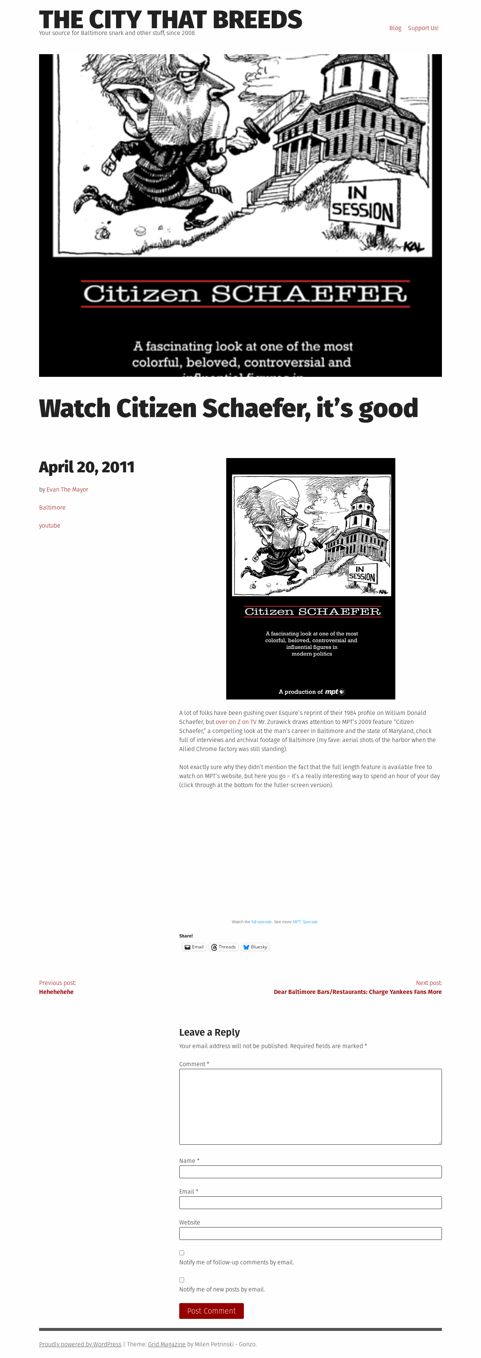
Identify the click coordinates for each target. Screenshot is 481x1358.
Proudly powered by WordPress (80, 1344)
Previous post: (57, 987)
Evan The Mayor (67, 489)
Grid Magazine (167, 1344)
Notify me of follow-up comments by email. (236, 1262)
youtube (50, 525)
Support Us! (423, 28)
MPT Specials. (306, 921)
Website (189, 1222)
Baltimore (52, 507)
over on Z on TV (236, 721)
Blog (395, 28)
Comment (194, 1064)
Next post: (358, 987)
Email (188, 1191)
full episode (261, 921)
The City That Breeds (171, 19)
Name (189, 1160)
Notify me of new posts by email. (222, 1289)
